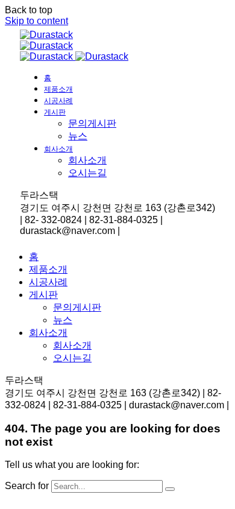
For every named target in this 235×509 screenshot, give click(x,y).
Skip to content (36, 21)
